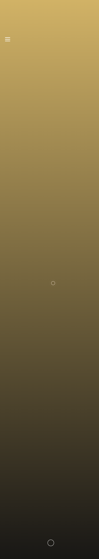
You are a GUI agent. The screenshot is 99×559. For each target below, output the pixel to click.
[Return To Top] (51, 543)
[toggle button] (9, 39)
